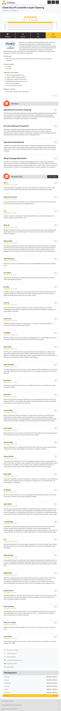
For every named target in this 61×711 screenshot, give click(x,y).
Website (7, 37)
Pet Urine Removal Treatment (16, 126)
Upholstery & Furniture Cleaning (17, 110)
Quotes (53, 37)
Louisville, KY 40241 (13, 650)
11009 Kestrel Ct (12, 653)
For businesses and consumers (11, 705)
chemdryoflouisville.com (14, 660)
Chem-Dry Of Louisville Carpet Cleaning (23, 7)
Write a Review (53, 176)
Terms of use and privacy (9, 709)
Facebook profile (12, 663)
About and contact (7, 701)
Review (23, 37)
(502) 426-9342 (11, 657)
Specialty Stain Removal (14, 142)
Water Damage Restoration (15, 158)
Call (38, 37)
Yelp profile (10, 667)
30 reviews (35, 20)
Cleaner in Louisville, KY (10, 10)
